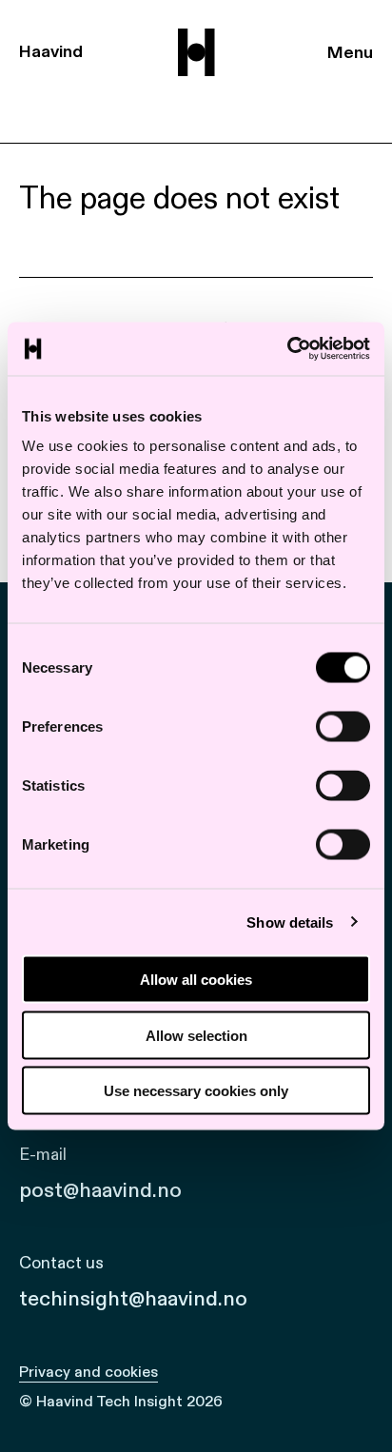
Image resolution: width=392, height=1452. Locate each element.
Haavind (51, 52)
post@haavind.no (100, 1190)
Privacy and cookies (88, 1372)
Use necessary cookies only (196, 1091)
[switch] (343, 727)
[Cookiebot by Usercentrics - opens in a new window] (287, 349)
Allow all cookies (196, 979)
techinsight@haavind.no (133, 1298)
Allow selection (196, 1035)
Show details (289, 921)
